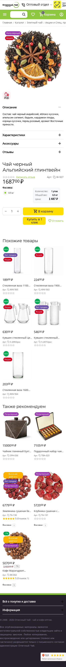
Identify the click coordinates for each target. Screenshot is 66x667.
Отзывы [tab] (8, 152)
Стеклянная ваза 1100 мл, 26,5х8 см (15, 285)
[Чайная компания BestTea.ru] (11, 5)
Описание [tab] (10, 107)
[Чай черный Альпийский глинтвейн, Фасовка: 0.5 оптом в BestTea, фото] (33, 59)
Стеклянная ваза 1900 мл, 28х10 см (47, 285)
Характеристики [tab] (14, 135)
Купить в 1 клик (34, 220)
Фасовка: (8, 187)
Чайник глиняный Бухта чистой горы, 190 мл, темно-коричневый (17, 451)
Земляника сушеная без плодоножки (16, 511)
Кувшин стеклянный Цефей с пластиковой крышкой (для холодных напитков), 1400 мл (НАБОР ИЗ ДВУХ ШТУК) (17, 337)
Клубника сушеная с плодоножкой (45, 511)
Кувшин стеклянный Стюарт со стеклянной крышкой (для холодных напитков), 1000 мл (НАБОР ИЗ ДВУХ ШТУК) (48, 337)
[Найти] (24, 14)
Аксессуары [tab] (11, 143)
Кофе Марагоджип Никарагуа (13, 570)
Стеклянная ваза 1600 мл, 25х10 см (15, 390)
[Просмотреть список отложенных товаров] (33, 14)
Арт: (49, 177)
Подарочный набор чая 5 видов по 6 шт (48, 451)
